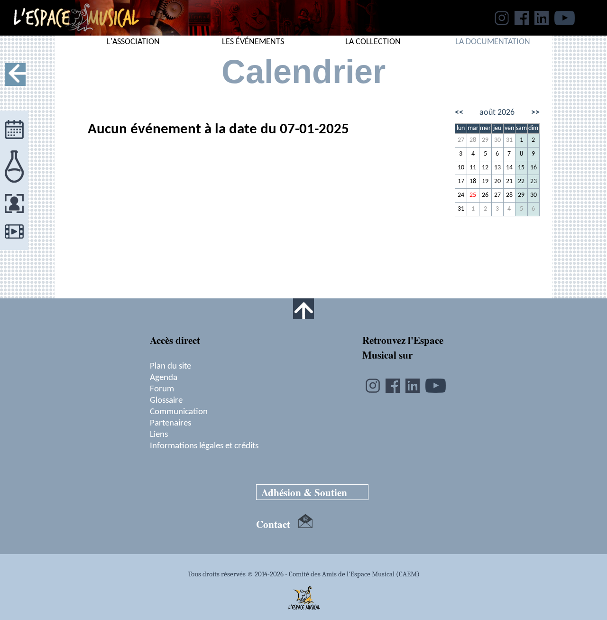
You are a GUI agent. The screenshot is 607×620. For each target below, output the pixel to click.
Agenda (163, 377)
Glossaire (166, 400)
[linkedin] (541, 22)
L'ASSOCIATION (133, 42)
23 (533, 181)
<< (459, 113)
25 (472, 195)
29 (485, 140)
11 (472, 167)
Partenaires (170, 423)
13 (497, 167)
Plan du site (170, 366)
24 (461, 195)
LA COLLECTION (373, 42)
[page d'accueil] (69, 32)
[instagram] (502, 22)
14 (509, 167)
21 (509, 181)
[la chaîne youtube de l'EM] (564, 22)
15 (521, 167)
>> (535, 113)
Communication (179, 411)
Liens (159, 434)
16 (533, 167)
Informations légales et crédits (204, 446)
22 (521, 181)
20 (497, 181)
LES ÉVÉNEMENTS (253, 42)
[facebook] (522, 22)
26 (485, 195)
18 (472, 181)
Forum (162, 389)
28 (472, 140)
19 (485, 181)
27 (461, 140)
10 (461, 167)
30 (497, 140)
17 (461, 181)
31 (509, 140)
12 (485, 167)
